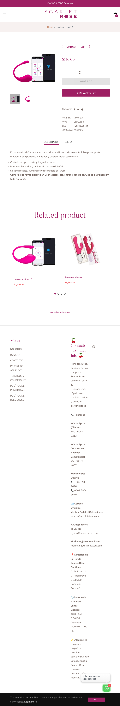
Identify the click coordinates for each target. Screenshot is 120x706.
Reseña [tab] (68, 141)
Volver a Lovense (61, 312)
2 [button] (58, 294)
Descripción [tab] (51, 141)
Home (50, 27)
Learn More (30, 701)
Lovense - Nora (73, 277)
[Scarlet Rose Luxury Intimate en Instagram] (93, 346)
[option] (34, 261)
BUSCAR (15, 354)
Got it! (97, 700)
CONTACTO (16, 360)
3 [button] (61, 294)
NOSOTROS (16, 349)
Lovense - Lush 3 (23, 279)
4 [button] (65, 294)
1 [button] (55, 294)
